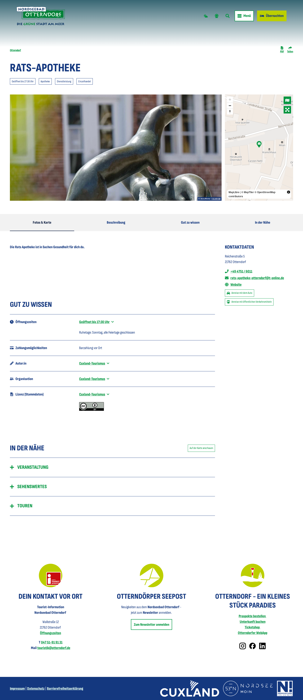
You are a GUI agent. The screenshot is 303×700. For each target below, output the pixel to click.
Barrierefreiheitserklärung (65, 688)
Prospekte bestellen (252, 616)
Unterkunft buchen (252, 622)
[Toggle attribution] (288, 192)
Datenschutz (36, 688)
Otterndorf (15, 50)
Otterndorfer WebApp (252, 633)
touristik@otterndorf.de (53, 648)
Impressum (17, 688)
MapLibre (234, 192)
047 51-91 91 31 (51, 642)
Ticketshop (252, 627)
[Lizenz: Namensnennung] (91, 409)
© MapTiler (247, 192)
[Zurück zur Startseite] (40, 16)
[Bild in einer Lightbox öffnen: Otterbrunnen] (116, 147)
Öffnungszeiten (50, 633)
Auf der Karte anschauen (201, 448)
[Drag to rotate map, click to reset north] (230, 112)
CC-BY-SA (216, 199)
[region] (259, 147)
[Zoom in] (230, 100)
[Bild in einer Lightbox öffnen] (50, 575)
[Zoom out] (230, 106)
